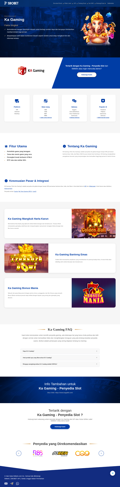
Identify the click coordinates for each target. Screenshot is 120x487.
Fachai (16, 191)
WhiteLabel (92, 186)
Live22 (34, 191)
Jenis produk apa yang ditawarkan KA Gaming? (37, 357)
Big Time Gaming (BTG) (25, 191)
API (75, 3)
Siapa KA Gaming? (28, 351)
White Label (67, 3)
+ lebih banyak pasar (103, 117)
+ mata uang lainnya (46, 117)
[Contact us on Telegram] (112, 473)
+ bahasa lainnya (74, 117)
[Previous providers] (18, 453)
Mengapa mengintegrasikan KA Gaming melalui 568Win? (40, 364)
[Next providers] (101, 453)
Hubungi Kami (100, 3)
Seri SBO (91, 3)
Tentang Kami (82, 3)
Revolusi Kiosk (57, 3)
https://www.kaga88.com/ (64, 393)
